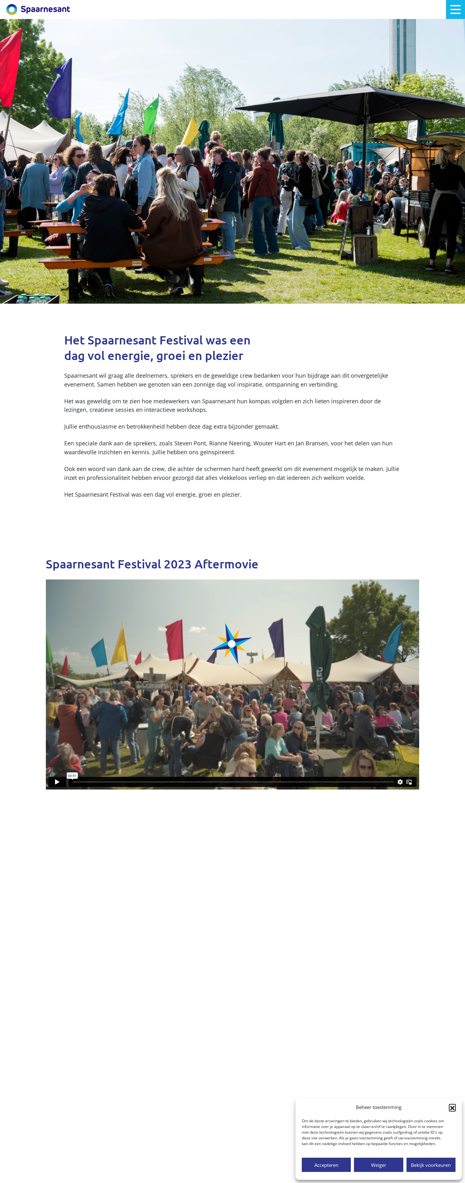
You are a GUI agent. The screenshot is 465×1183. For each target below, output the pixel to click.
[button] (452, 1107)
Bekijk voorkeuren (431, 1165)
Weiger (378, 1165)
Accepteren (326, 1165)
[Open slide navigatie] (455, 9)
